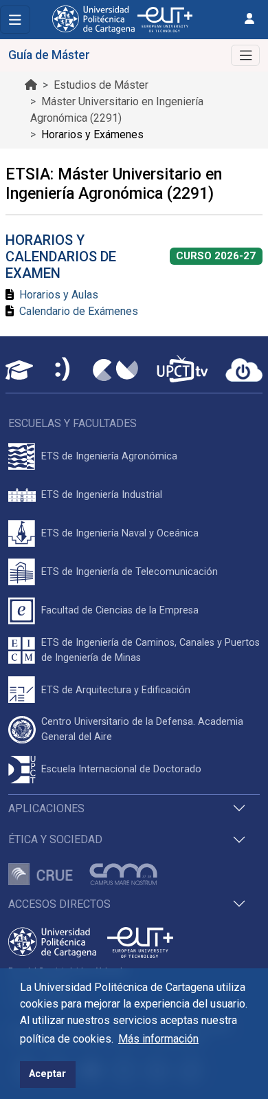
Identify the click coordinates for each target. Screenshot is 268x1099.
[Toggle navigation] (15, 20)
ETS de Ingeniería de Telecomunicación (129, 572)
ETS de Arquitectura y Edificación (115, 690)
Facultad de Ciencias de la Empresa (120, 610)
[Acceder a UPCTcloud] (244, 370)
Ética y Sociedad (55, 839)
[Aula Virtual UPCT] (19, 370)
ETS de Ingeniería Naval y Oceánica (120, 533)
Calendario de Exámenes (78, 311)
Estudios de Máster (101, 84)
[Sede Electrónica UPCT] (63, 370)
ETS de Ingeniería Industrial (101, 495)
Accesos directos (59, 904)
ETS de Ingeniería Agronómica (109, 456)
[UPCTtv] (182, 370)
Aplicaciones (46, 808)
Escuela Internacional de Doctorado (121, 769)
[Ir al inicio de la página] (31, 84)
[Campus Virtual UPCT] (115, 370)
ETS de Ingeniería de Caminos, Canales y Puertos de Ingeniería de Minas (150, 650)
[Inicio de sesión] (249, 18)
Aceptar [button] (47, 1074)
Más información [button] (158, 1038)
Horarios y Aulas (58, 294)
